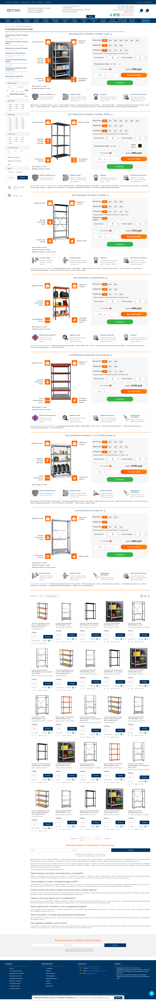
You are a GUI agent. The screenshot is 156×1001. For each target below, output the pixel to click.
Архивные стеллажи (46, 20)
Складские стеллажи (27, 20)
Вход (139, 2)
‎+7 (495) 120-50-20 (93, 968)
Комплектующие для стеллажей (122, 20)
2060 (104, 517)
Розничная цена (12, 83)
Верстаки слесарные (103, 20)
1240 (104, 289)
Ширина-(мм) (11, 114)
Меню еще (145, 20)
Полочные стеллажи (132, 20)
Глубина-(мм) (11, 134)
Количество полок (13, 147)
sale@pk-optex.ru (129, 12)
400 (110, 50)
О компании (9, 2)
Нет (114, 64)
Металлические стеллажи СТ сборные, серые (17, 35)
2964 (115, 517)
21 (99, 838)
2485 (110, 517)
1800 (115, 40)
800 (126, 50)
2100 (126, 447)
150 (105, 218)
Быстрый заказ (134, 75)
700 (105, 45)
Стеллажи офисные (36, 20)
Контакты (48, 983)
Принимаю (118, 997)
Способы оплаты (25, 2)
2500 (131, 40)
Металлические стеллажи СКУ (14, 76)
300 (105, 50)
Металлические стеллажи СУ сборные (17, 48)
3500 (120, 201)
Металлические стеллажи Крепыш (15, 53)
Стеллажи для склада (15, 971)
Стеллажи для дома (65, 20)
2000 (120, 40)
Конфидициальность (51, 978)
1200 (115, 45)
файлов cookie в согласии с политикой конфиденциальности (91, 997)
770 (115, 294)
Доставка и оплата (74, 902)
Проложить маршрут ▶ (69, 11)
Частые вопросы (50, 976)
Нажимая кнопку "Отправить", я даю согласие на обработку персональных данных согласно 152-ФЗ (91, 855)
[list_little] (149, 596)
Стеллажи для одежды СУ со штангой (138, 627)
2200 (126, 40)
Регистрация (147, 2)
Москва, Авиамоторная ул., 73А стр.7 (97, 970)
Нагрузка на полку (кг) (14, 157)
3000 (137, 40)
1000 (104, 40)
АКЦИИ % (49, 2)
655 (110, 294)
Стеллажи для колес (94, 20)
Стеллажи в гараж (84, 20)
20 (96, 838)
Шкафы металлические (113, 20)
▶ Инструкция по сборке (39, 86)
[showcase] (141, 596)
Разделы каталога (9, 20)
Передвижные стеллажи (55, 20)
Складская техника (74, 20)
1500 (110, 40)
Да (120, 64)
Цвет (9, 164)
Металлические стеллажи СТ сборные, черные (17, 42)
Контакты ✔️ (40, 2)
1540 (110, 289)
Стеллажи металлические (17, 20)
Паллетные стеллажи (15, 976)
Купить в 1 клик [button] (42, 643)
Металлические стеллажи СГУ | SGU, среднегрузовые (16, 68)
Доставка (16, 2)
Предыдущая (74, 838)
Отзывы (34, 2)
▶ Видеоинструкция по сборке (41, 88)
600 (121, 50)
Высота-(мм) (11, 101)
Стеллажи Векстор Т (37, 629)
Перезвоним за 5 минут (127, 15)
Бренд (9, 168)
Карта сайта (49, 986)
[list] (145, 596)
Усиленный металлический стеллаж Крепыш (16, 60)
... (92, 838)
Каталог (11, 968)
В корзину (120, 83)
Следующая (107, 838)
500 (115, 50)
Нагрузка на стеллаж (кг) (14, 161)
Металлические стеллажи (16, 973)
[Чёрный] (140, 146)
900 (105, 447)
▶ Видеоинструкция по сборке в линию (44, 252)
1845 (115, 289)
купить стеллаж (61, 995)
